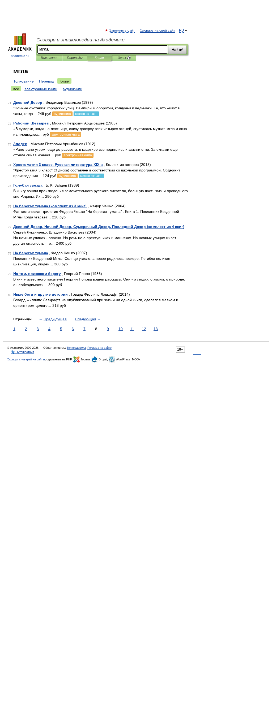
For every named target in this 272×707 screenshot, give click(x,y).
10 (120, 329)
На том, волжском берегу (37, 273)
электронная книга (66, 134)
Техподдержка (76, 347)
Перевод (46, 81)
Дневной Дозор (27, 102)
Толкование (23, 81)
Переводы (75, 58)
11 (132, 329)
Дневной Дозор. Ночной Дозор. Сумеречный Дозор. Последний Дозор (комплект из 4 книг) (98, 227)
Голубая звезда (27, 185)
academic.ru (20, 56)
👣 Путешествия (22, 351)
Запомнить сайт (122, 30)
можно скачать (86, 114)
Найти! (177, 50)
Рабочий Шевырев (31, 123)
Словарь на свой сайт (157, 30)
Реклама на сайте (99, 347)
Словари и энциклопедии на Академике (80, 39)
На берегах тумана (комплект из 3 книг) (50, 206)
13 (156, 329)
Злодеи (20, 144)
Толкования (49, 58)
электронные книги (40, 89)
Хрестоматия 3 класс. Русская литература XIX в (58, 164)
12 (144, 329)
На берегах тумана (30, 253)
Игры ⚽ (124, 58)
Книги (99, 58)
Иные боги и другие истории (40, 294)
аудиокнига (62, 114)
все (16, 89)
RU (181, 30)
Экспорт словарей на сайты (26, 359)
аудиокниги (72, 89)
